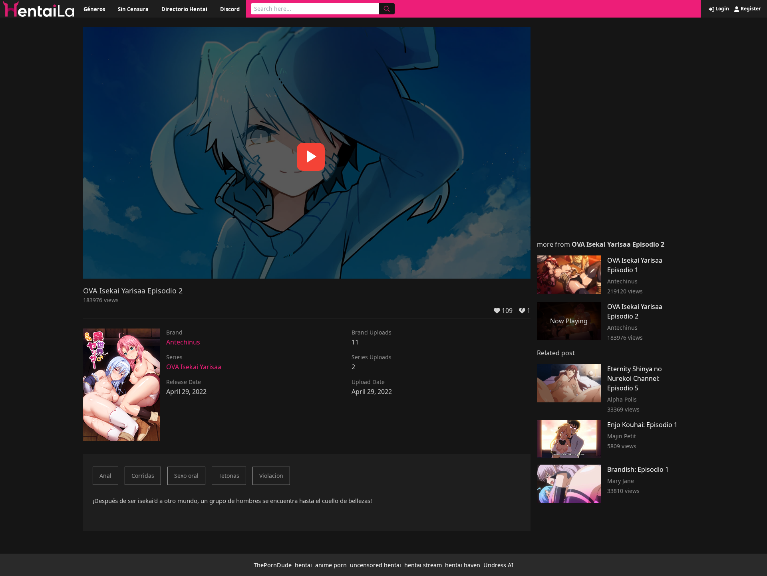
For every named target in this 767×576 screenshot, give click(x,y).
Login (721, 9)
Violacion (271, 475)
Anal (105, 475)
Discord (230, 9)
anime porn (331, 565)
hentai (303, 565)
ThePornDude (273, 565)
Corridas (142, 475)
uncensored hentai (375, 565)
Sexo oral (186, 475)
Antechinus (183, 342)
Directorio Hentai (184, 9)
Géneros (94, 9)
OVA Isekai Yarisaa (193, 366)
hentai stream (423, 565)
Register (750, 9)
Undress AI (498, 565)
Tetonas (229, 475)
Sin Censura (133, 9)
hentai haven (462, 565)
